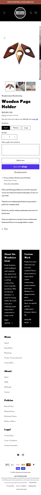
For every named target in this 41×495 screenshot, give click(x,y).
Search (6, 343)
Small (6, 128)
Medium (16, 128)
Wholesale (7, 387)
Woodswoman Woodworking (23, 472)
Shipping (4, 115)
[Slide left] (2, 87)
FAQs (6, 382)
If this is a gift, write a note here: (11, 142)
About (6, 377)
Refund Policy (9, 406)
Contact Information (11, 445)
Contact (7, 392)
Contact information (21, 489)
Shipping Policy (9, 411)
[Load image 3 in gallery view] (31, 86)
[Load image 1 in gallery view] (10, 86)
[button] (4, 12)
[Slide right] (38, 87)
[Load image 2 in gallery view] (20, 86)
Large (26, 128)
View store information (11, 183)
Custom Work (9, 363)
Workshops (8, 353)
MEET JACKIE (7, 321)
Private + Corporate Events (13, 358)
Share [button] (6, 229)
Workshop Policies (10, 416)
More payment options (20, 172)
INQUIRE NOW (27, 321)
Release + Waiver (10, 421)
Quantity (4, 132)
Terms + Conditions (10, 440)
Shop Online (8, 348)
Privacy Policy (8, 435)
